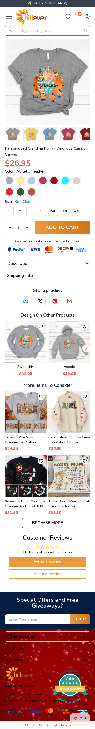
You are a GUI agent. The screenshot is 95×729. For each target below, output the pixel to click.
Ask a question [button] (48, 574)
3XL (65, 211)
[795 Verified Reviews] (70, 706)
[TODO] (25, 301)
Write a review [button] (47, 561)
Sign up (80, 619)
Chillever (31, 725)
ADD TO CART (62, 227)
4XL (77, 211)
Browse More (47, 523)
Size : (18, 201)
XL (41, 211)
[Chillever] (31, 16)
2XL (53, 211)
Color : (25, 171)
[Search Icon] (85, 31)
